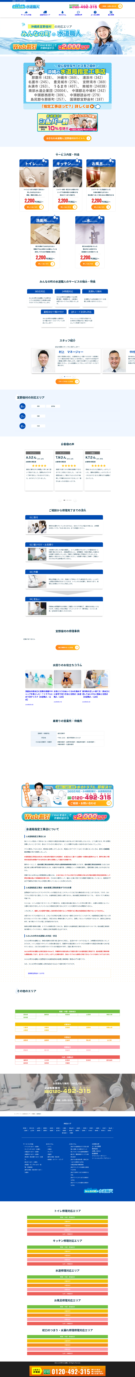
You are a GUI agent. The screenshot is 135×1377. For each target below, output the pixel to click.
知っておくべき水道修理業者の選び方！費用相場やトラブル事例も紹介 (80, 1154)
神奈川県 (31, 1128)
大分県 (90, 1130)
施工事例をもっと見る (65, 647)
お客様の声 (78, 15)
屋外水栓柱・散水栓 (53, 1157)
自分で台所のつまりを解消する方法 (80, 1173)
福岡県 (77, 1130)
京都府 (91, 1128)
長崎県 (96, 1130)
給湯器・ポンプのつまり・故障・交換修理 (33, 1166)
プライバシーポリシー (99, 1156)
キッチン (50, 1152)
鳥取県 (45, 1130)
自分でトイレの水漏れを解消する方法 (80, 1184)
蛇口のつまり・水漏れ (31, 1162)
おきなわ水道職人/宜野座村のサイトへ (65, 138)
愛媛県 (64, 1130)
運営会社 (95, 1149)
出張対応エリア (45, 15)
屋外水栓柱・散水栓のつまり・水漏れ (34, 1171)
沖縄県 (71, 1133)
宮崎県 (109, 1130)
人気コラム (72, 1144)
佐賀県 (83, 1130)
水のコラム (62, 15)
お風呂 (50, 1149)
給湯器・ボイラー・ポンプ (55, 1159)
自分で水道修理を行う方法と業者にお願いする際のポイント (80, 1148)
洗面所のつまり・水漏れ (32, 1154)
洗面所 (50, 1154)
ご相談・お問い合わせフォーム (67, 1100)
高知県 (70, 1130)
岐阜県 (51, 1128)
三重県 (64, 1128)
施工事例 (111, 15)
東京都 (24, 1128)
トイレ (50, 1146)
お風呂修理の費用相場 (77, 1164)
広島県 (25, 1130)
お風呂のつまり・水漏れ (32, 1152)
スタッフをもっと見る (65, 381)
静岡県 (45, 1128)
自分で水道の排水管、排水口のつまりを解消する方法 (80, 1160)
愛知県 (58, 1128)
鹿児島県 (64, 1133)
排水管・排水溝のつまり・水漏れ (34, 1158)
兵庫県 (97, 1128)
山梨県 (38, 1128)
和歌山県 (71, 1128)
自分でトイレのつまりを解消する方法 (80, 1179)
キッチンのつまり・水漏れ (32, 1149)
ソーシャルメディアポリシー (101, 1158)
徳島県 (51, 1130)
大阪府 (104, 1128)
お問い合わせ (96, 1151)
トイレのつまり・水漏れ (32, 1146)
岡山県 (110, 1128)
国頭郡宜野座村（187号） (36, 973)
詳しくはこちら (32, 207)
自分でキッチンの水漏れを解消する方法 (80, 1168)
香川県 (58, 1130)
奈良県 (84, 1128)
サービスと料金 (26, 15)
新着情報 (95, 1153)
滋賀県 (78, 1128)
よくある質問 (95, 15)
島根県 (38, 1130)
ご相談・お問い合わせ (109, 6)
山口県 (32, 1130)
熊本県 (103, 1130)
